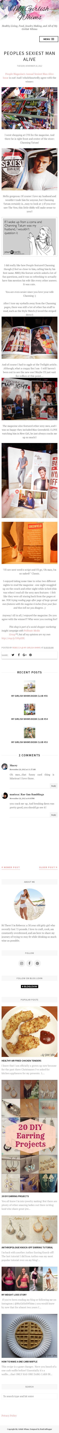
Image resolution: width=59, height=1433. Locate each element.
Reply (53, 786)
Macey (13, 765)
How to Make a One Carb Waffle (19, 1361)
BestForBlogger (46, 1429)
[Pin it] (30, 655)
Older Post (47, 867)
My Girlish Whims (29, 13)
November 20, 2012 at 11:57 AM (23, 769)
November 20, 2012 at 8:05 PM (22, 798)
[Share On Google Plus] (24, 655)
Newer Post (12, 867)
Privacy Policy (9, 1415)
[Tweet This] (12, 655)
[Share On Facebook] (18, 655)
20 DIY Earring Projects (15, 1196)
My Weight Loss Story (14, 1294)
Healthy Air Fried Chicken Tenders (21, 1060)
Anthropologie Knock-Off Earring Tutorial (27, 1247)
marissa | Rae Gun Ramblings (27, 794)
